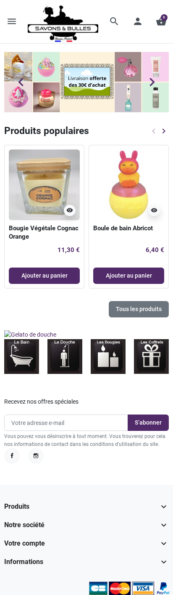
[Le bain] (21, 356)
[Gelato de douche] (30, 334)
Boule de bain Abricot (123, 228)
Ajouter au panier (44, 275)
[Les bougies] (108, 356)
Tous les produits (139, 309)
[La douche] (64, 356)
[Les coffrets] (151, 356)
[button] (114, 21)
